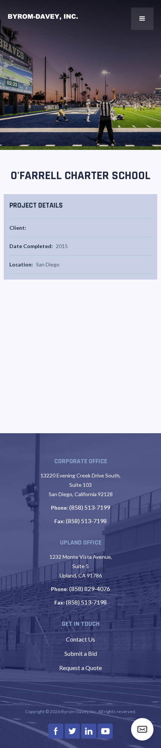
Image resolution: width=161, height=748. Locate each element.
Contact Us (80, 639)
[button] (142, 18)
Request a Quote (80, 667)
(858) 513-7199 (89, 507)
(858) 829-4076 (89, 588)
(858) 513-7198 (86, 520)
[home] (43, 16)
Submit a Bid (80, 653)
